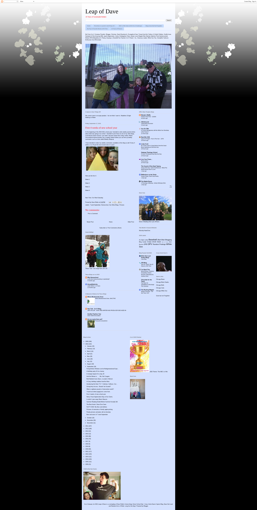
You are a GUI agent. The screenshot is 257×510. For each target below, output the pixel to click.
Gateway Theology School (149, 152)
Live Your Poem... (146, 159)
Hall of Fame (165, 242)
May (88, 356)
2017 (87, 441)
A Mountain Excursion (147, 123)
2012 (87, 428)
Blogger (146, 506)
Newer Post (90, 222)
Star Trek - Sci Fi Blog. (94, 309)
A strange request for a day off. (96, 374)
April (88, 354)
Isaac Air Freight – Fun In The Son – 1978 (152, 139)
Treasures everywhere (101, 321)
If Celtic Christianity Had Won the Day (151, 154)
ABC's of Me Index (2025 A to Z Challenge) (130, 26)
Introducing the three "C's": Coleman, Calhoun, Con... (102, 384)
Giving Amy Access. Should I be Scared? (99, 386)
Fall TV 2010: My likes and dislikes (97, 407)
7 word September (95, 205)
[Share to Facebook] (119, 202)
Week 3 (87, 187)
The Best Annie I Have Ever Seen (96, 404)
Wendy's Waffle (146, 115)
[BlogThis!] (115, 202)
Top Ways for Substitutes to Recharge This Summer (147, 284)
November (90, 420)
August (89, 364)
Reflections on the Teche (148, 174)
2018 (87, 444)
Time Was (144, 259)
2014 (87, 433)
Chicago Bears (160, 279)
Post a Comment (93, 213)
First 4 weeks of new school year (96, 394)
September (90, 366)
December (90, 423)
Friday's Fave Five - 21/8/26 (148, 116)
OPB (145, 244)
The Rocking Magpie (147, 290)
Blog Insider (142, 242)
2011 (87, 426)
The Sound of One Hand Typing (151, 166)
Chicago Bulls (160, 285)
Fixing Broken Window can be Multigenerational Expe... (103, 368)
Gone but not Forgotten (163, 295)
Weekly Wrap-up (109, 139)
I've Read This (145, 269)
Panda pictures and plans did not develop (99, 412)
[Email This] (113, 202)
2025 (87, 461)
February (90, 348)
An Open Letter (143, 240)
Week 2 (87, 183)
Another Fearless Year (94, 314)
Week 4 (87, 190)
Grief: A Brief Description (94, 315)
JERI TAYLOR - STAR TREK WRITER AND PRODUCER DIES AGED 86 (106, 310)
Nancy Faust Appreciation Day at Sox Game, (100, 397)
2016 (87, 438)
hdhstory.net (145, 122)
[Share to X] (117, 202)
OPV (150, 244)
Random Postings (159, 244)
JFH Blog (144, 263)
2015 (87, 436)
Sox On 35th (145, 128)
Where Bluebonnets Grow (95, 297)
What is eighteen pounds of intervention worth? (100, 389)
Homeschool (104, 205)
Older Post (131, 222)
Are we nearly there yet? (95, 319)
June (88, 359)
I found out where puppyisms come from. (98, 391)
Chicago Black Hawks (162, 282)
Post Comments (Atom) (114, 228)
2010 (87, 344)
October (89, 418)
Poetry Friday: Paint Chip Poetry (150, 176)
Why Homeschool (92, 277)
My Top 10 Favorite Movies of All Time (97, 29)
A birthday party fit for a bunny (95, 371)
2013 (87, 431)
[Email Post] (109, 202)
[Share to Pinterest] (121, 202)
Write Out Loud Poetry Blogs (146, 256)
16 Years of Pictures (116, 29)
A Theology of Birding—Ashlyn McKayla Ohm (153, 183)
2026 (87, 464)
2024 (87, 459)
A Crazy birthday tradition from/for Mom (98, 381)
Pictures (121, 205)
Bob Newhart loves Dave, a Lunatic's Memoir (100, 379)
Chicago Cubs (160, 288)
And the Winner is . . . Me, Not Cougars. (98, 376)
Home (88, 26)
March (89, 351)
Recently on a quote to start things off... (104, 26)
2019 (87, 446)
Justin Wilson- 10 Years (93, 286)
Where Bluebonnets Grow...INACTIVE (105, 298)
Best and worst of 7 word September (97, 414)
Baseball (153, 239)
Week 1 (87, 179)
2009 (87, 341)
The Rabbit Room (146, 181)
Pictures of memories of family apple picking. (100, 409)
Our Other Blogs (114, 205)
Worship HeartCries (144, 230)
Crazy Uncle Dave (154, 242)
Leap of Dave (101, 11)
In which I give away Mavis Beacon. (97, 399)
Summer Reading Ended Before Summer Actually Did (102, 402)
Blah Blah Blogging (165, 240)
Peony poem (144, 161)
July (88, 361)
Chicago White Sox (161, 291)
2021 (87, 451)
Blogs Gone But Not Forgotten (154, 26)
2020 (87, 449)
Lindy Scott (144, 144)
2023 (87, 456)
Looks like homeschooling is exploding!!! (98, 279)
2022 (87, 454)
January (89, 346)
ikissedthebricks (92, 284)
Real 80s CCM (145, 137)
